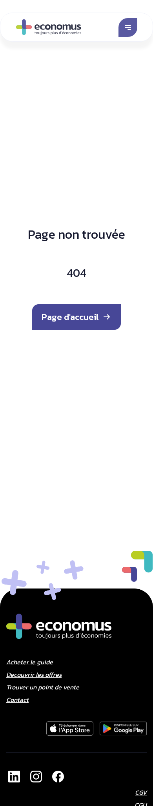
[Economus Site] (14, 776)
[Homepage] (48, 27)
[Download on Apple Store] (123, 729)
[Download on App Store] (69, 728)
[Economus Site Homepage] (58, 626)
